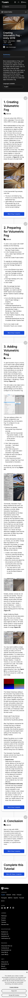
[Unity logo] (5, 888)
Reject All (14, 991)
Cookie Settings (14, 987)
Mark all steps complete (13, 874)
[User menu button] (18, 2)
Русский (21, 897)
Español (16, 897)
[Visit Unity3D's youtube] (2, 908)
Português (4, 897)
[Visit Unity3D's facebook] (10, 908)
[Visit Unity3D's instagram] (13, 908)
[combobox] (14, 6)
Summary (6, 55)
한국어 (3, 901)
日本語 (13, 894)
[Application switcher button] (15, 2)
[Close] (27, 972)
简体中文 (10, 897)
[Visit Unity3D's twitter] (7, 908)
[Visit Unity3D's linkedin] (5, 908)
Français (19, 894)
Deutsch (8, 894)
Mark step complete (14, 214)
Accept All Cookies (14, 995)
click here (11, 120)
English (3, 894)
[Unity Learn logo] (5, 2)
